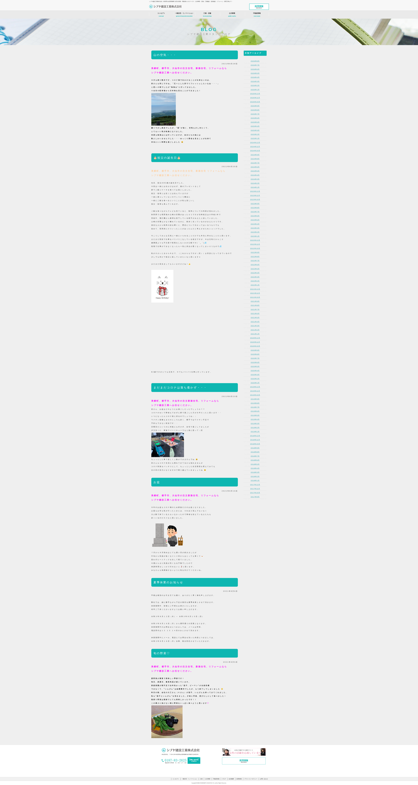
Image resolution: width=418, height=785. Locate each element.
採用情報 (259, 7)
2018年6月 (255, 460)
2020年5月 (255, 366)
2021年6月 (255, 313)
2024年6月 (255, 167)
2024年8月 (255, 159)
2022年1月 (255, 285)
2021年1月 (255, 334)
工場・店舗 (207, 14)
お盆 (156, 482)
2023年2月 (255, 232)
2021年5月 (255, 317)
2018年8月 (255, 452)
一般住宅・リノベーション (184, 14)
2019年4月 (255, 419)
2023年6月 (255, 216)
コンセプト (161, 14)
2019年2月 (255, 427)
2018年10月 (255, 444)
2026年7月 (255, 65)
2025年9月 (255, 106)
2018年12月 (255, 436)
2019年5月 (255, 415)
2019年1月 (255, 431)
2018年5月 (255, 464)
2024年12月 (255, 142)
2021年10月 (255, 297)
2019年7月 (255, 407)
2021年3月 (255, 326)
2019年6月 (255, 411)
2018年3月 (255, 472)
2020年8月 (255, 354)
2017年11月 (255, 489)
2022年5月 (255, 269)
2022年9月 (255, 252)
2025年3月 (255, 130)
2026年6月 (255, 69)
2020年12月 (255, 338)
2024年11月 (255, 146)
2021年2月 (255, 330)
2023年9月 (255, 204)
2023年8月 (255, 208)
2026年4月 (255, 77)
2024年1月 (255, 187)
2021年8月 (255, 305)
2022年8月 (255, 256)
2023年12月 (255, 191)
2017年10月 (255, 493)
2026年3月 (255, 81)
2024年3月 (255, 179)
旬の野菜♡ (161, 653)
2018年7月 (255, 456)
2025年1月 (255, 138)
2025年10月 (255, 102)
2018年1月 (255, 480)
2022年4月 (255, 273)
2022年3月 (255, 277)
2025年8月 (255, 110)
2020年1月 (255, 383)
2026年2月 (255, 85)
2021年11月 (255, 293)
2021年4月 (255, 322)
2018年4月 (255, 468)
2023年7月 (255, 212)
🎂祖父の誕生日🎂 (167, 157)
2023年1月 (255, 236)
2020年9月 (255, 350)
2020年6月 (255, 362)
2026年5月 (255, 73)
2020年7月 (255, 358)
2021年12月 (255, 289)
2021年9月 (255, 301)
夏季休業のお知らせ (168, 582)
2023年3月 (255, 228)
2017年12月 (255, 485)
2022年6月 (255, 265)
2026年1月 (255, 90)
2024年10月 (255, 150)
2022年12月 (255, 240)
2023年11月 (255, 195)
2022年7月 (255, 260)
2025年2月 (255, 134)
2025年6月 (255, 118)
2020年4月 (255, 370)
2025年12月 (255, 94)
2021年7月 (255, 309)
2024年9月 (255, 155)
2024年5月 (255, 171)
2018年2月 (255, 476)
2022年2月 (255, 281)
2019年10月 (255, 395)
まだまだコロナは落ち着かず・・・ (180, 387)
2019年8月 (255, 403)
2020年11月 (255, 342)
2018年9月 (255, 448)
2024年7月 (255, 163)
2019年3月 (255, 423)
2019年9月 (255, 399)
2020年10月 (255, 346)
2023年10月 (255, 199)
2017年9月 (255, 497)
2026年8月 (255, 61)
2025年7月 (255, 114)
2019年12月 (255, 387)
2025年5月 (255, 122)
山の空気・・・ (164, 54)
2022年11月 (255, 244)
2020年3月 (255, 375)
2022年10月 (255, 248)
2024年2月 (255, 183)
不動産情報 (257, 14)
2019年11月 (255, 391)
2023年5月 (255, 220)
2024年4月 (255, 175)
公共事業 (232, 14)
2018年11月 (255, 440)
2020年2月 (255, 379)
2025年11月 (255, 98)
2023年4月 (255, 224)
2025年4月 (255, 126)
